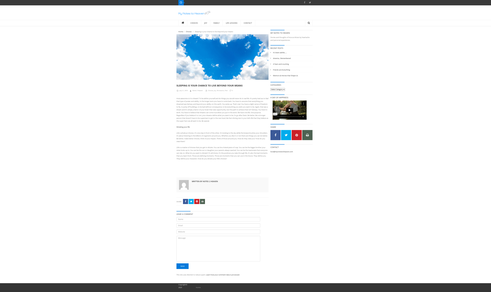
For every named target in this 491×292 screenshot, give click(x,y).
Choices (189, 31)
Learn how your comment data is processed (222, 275)
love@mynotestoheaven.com (281, 151)
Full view (263, 79)
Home (180, 31)
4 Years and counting (281, 64)
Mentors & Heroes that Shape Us (285, 75)
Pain (226, 90)
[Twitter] (310, 2)
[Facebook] (305, 2)
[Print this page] (202, 201)
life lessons (220, 90)
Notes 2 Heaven (197, 90)
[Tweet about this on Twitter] (191, 201)
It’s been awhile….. (280, 52)
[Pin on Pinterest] (196, 201)
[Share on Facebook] (185, 201)
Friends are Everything (281, 70)
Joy (215, 90)
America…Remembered (282, 58)
